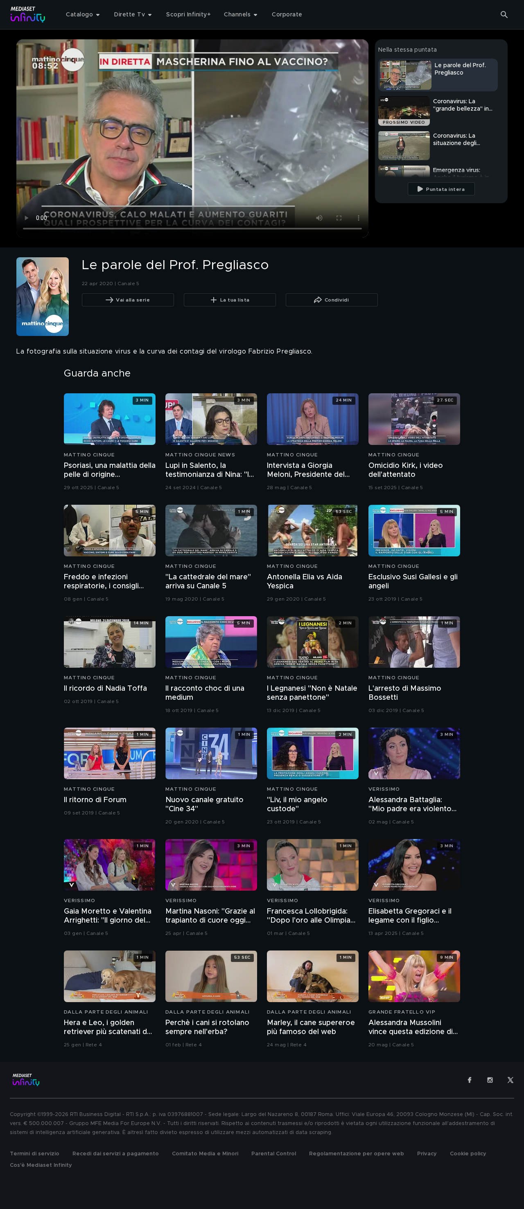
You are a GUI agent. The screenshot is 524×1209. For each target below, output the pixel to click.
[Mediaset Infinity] (28, 14)
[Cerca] (504, 15)
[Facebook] (469, 1080)
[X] (510, 1080)
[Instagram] (490, 1080)
